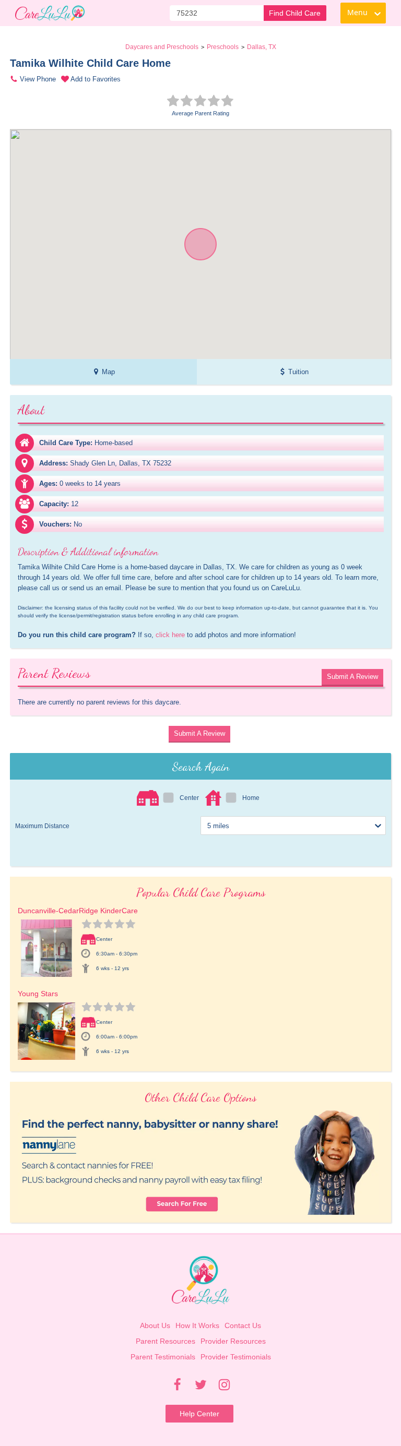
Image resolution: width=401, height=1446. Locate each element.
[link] (50, 13)
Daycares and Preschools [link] (161, 47)
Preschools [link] (223, 47)
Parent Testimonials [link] (163, 1357)
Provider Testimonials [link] (235, 1357)
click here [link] (170, 635)
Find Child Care (295, 13)
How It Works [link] (197, 1325)
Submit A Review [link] (352, 676)
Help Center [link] (199, 1413)
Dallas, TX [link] (261, 47)
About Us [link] (155, 1325)
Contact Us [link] (243, 1325)
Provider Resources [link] (233, 1341)
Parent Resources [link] (165, 1341)
